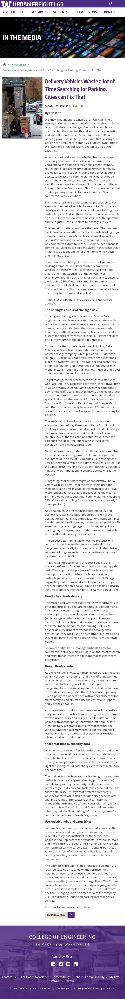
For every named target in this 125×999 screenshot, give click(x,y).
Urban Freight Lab (38, 4)
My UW (114, 977)
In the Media (19, 65)
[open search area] (110, 3)
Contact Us (9, 977)
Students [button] (60, 12)
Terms (69, 981)
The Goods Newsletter (35, 977)
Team (79, 12)
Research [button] (38, 12)
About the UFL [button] (13, 12)
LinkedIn (77, 963)
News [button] (92, 12)
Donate (109, 12)
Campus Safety (94, 977)
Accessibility (62, 977)
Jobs (77, 977)
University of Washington (7, 4)
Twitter (62, 963)
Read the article (56, 914)
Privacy (56, 981)
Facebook (54, 963)
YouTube (69, 963)
